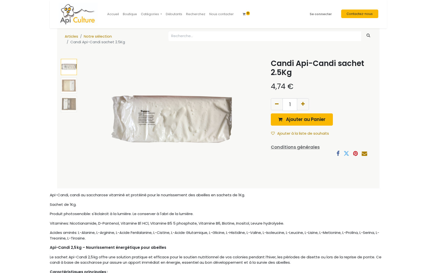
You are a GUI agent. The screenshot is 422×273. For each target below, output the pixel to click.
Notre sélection (98, 36)
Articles (71, 36)
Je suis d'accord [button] (351, 259)
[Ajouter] (303, 104)
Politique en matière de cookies (79, 264)
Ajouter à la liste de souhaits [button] (303, 133)
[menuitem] (113, 14)
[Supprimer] (277, 104)
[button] (93, 120)
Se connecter (321, 14)
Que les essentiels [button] (316, 259)
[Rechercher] (368, 35)
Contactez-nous (360, 13)
